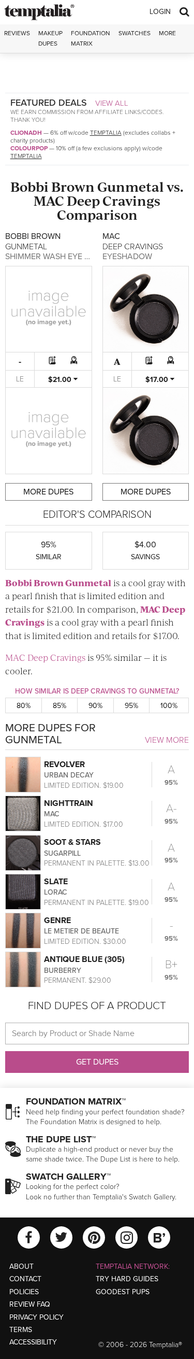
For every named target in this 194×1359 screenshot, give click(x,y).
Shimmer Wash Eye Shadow (62, 256)
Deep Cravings (113, 200)
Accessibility (33, 1342)
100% (168, 705)
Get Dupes (97, 1062)
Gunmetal (130, 186)
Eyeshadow (127, 256)
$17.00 (157, 379)
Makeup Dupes (50, 38)
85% (59, 705)
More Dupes (48, 492)
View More (167, 740)
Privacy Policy (36, 1317)
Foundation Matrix (90, 38)
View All (111, 103)
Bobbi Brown (52, 186)
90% (95, 705)
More (167, 33)
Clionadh (26, 132)
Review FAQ (29, 1304)
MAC (49, 200)
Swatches (134, 33)
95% (131, 705)
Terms (20, 1329)
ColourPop (29, 148)
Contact (25, 1279)
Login (160, 11)
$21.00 (60, 379)
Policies (24, 1291)
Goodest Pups (123, 1291)
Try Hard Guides (127, 1279)
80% (24, 705)
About (21, 1266)
